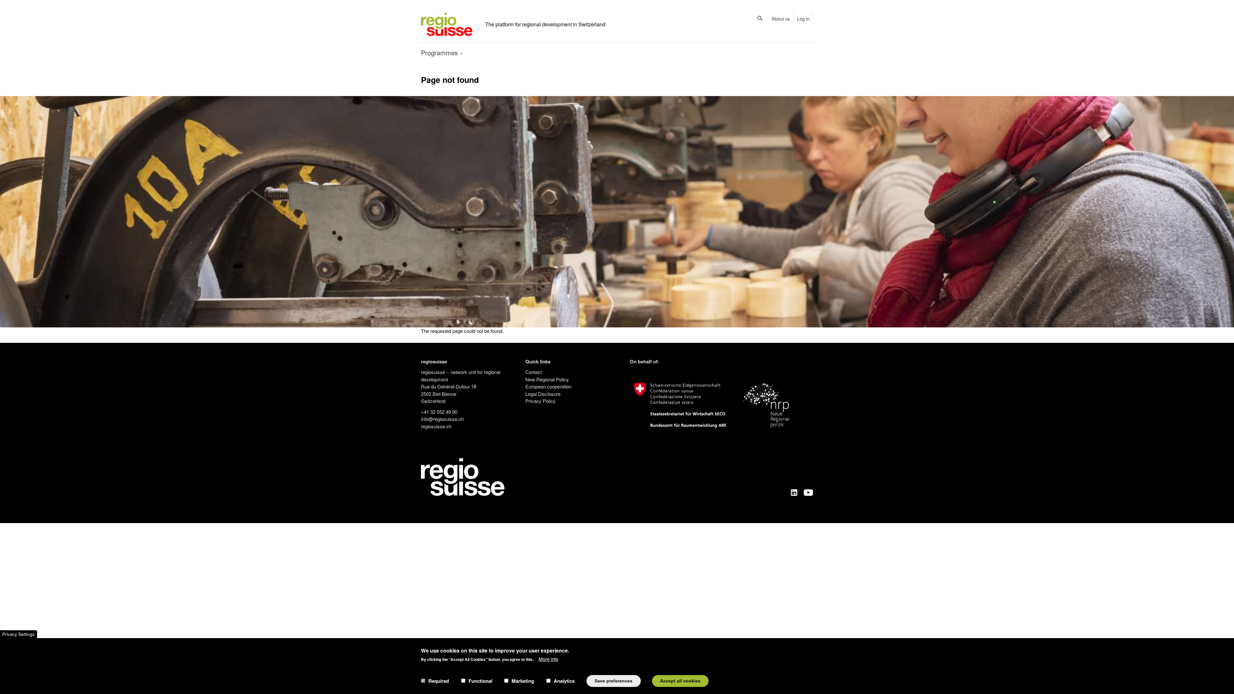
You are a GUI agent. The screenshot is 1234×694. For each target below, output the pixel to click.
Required (438, 680)
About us (781, 18)
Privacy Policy (540, 400)
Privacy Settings (18, 634)
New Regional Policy (547, 379)
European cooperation (548, 386)
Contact (533, 372)
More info (548, 658)
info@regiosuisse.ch (442, 418)
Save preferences (613, 680)
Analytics (564, 680)
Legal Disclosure (542, 393)
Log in (803, 18)
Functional (480, 680)
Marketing (523, 680)
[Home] (446, 23)
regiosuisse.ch (436, 426)
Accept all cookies (680, 680)
